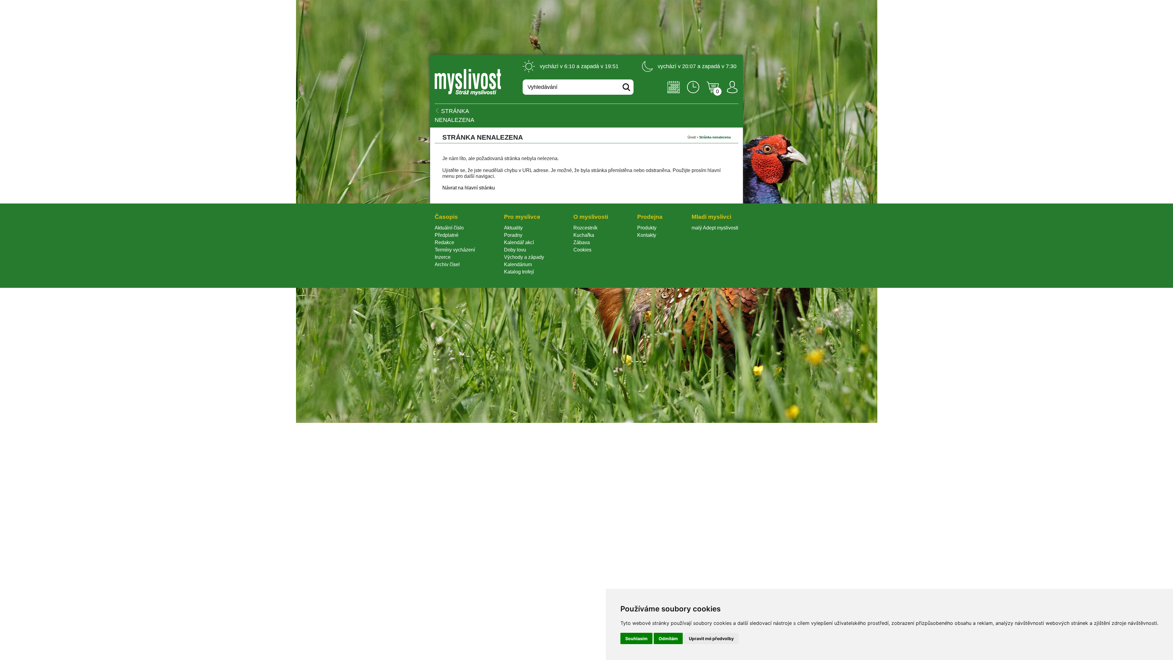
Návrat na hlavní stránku (468, 187)
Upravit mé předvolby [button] (711, 638)
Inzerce (443, 257)
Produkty (646, 227)
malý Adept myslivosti (715, 227)
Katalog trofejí (519, 271)
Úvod (692, 137)
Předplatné (447, 235)
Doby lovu (515, 249)
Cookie (582, 249)
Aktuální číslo (449, 227)
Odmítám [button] (668, 638)
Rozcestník (585, 227)
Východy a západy (524, 257)
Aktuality (513, 227)
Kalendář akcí (519, 242)
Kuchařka (583, 235)
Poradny (513, 235)
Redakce (444, 242)
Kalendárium (518, 264)
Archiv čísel (447, 264)
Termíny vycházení (455, 249)
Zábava (581, 242)
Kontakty (646, 235)
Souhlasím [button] (636, 638)
